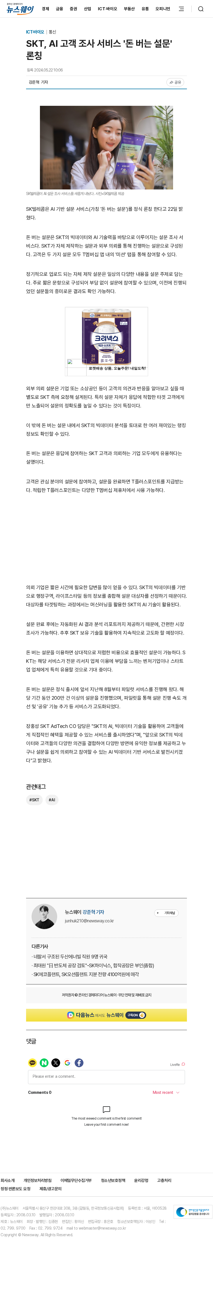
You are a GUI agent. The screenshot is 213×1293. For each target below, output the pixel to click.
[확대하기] (106, 110)
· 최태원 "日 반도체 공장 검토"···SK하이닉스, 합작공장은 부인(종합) (93, 965)
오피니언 (163, 8)
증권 (73, 8)
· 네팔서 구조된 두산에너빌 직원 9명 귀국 (69, 957)
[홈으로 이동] (20, 9)
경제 (45, 8)
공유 (177, 82)
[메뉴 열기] (181, 8)
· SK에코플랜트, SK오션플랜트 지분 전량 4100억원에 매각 (85, 974)
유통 (145, 8)
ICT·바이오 (107, 8)
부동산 (129, 8)
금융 (60, 8)
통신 (52, 32)
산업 (88, 8)
